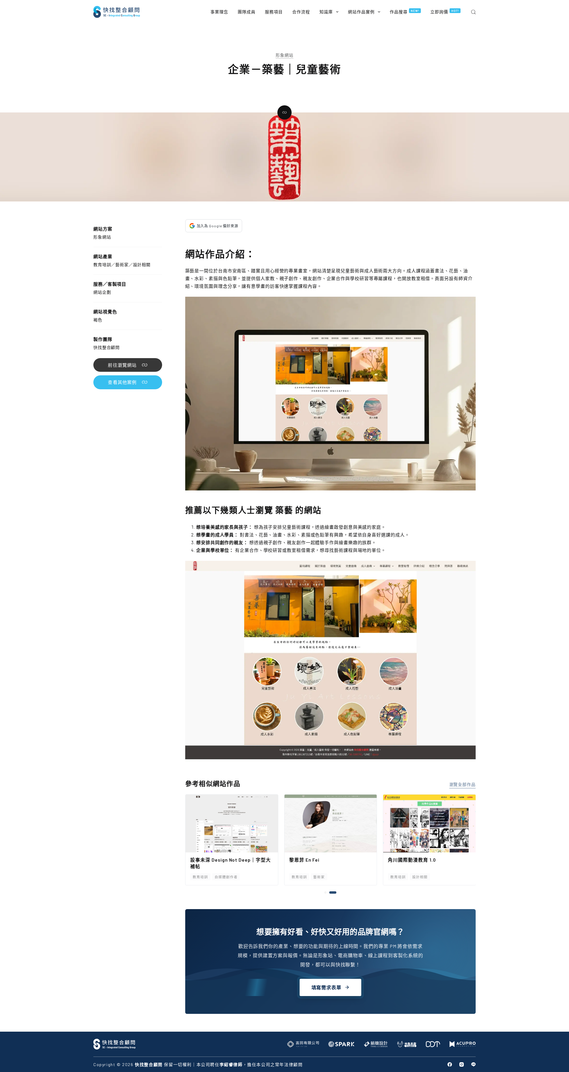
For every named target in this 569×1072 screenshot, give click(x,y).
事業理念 (219, 11)
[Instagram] (461, 1064)
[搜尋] (473, 12)
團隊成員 (246, 11)
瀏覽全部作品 (462, 784)
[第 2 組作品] (335, 892)
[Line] (473, 1064)
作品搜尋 (404, 11)
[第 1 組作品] (327, 892)
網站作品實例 (361, 11)
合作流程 (301, 11)
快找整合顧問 (106, 347)
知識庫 (326, 11)
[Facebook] (449, 1064)
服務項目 (274, 11)
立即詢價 (444, 11)
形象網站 (284, 55)
